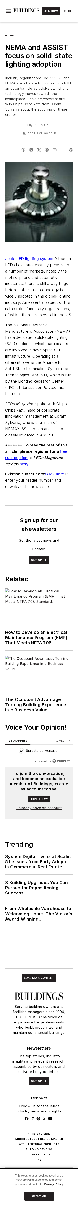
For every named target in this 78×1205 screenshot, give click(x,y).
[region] (39, 752)
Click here (54, 474)
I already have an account (39, 808)
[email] (54, 150)
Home (9, 35)
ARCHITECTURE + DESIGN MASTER (39, 1139)
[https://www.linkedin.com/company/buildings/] (32, 1118)
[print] (70, 150)
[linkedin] (31, 150)
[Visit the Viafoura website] (61, 761)
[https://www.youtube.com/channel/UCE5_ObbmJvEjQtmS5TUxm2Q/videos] (50, 1118)
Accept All (39, 1196)
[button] (8, 11)
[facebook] (23, 150)
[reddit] (47, 150)
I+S (39, 1159)
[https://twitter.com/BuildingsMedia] (44, 1118)
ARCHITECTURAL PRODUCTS (39, 1144)
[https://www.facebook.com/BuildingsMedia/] (26, 1118)
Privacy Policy (53, 1184)
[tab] (17, 740)
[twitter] (39, 150)
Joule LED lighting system (29, 258)
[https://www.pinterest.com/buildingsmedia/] (38, 1118)
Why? (25, 464)
